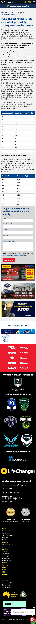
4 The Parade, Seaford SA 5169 (17, 485)
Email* (5, 230)
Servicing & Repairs (8, 556)
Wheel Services (6, 560)
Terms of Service (18, 255)
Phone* (12, 224)
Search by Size (6, 533)
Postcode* (6, 235)
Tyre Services (6, 558)
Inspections (5, 554)
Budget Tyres (6, 585)
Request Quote (8, 260)
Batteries (4, 551)
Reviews (5, 574)
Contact (5, 565)
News (4, 570)
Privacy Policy (6, 255)
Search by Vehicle (7, 531)
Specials (5, 563)
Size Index (5, 580)
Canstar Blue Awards (8, 583)
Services (5, 549)
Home (5, 13)
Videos (4, 572)
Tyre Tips (4, 540)
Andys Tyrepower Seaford (19, 6)
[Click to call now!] (25, 2)
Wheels (5, 542)
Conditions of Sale (23, 619)
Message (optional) (8, 241)
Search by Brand (7, 535)
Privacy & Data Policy (12, 619)
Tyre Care (5, 538)
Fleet (4, 567)
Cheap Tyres (6, 587)
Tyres (4, 529)
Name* (5, 218)
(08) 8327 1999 (11, 489)
